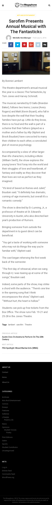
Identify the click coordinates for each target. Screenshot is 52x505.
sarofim (20, 325)
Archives (5, 397)
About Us (5, 382)
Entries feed (7, 471)
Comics (5, 404)
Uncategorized (8, 451)
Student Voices (10, 430)
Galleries (5, 414)
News (4, 424)
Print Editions (7, 437)
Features (5, 410)
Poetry (8, 432)
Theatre (28, 325)
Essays (5, 407)
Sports (4, 444)
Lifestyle (5, 417)
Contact (5, 372)
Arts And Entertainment (26, 15)
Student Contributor (10, 447)
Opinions (5, 427)
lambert (11, 325)
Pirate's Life (8, 420)
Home (4, 377)
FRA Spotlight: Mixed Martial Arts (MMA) (20, 348)
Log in (4, 467)
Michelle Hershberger (22, 38)
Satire (4, 441)
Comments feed (8, 474)
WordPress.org (8, 477)
